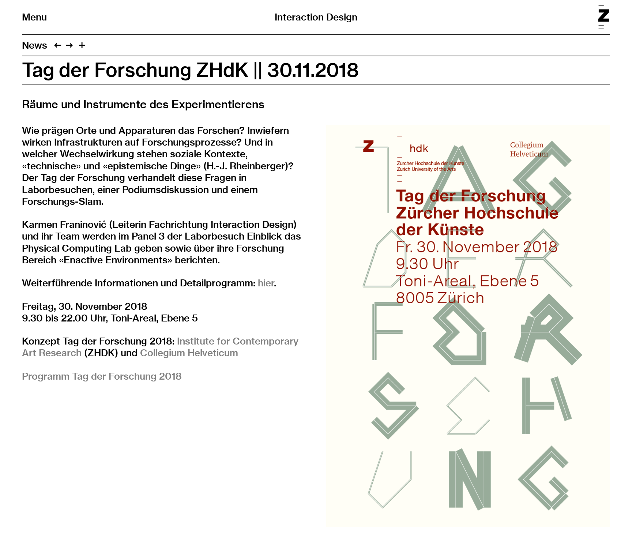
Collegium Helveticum (189, 353)
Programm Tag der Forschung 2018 (102, 376)
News (34, 45)
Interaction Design (316, 17)
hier (266, 283)
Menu (34, 17)
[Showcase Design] (57, 45)
